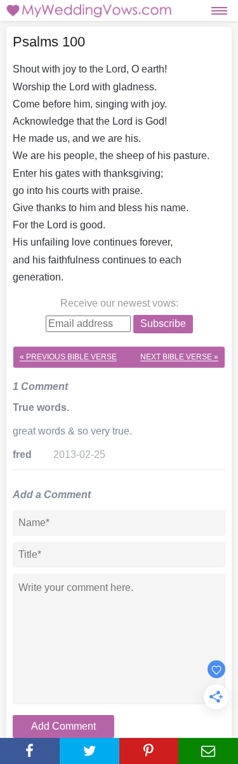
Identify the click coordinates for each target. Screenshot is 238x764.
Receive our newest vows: (119, 303)
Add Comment (63, 726)
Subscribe (163, 323)
